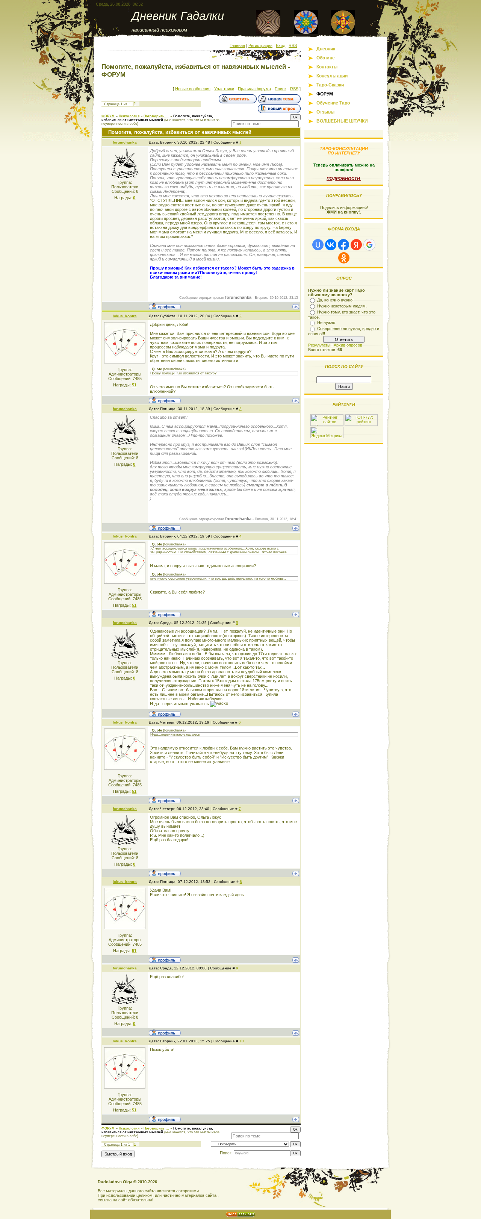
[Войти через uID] (318, 244)
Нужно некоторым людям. (342, 306)
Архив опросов (348, 345)
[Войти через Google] (369, 245)
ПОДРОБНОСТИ (344, 178)
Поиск (280, 88)
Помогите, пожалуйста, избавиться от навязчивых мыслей (157, 118)
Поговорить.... (156, 116)
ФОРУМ (108, 116)
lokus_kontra (125, 316)
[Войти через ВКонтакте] (330, 244)
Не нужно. (326, 322)
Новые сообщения (192, 88)
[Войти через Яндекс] (356, 244)
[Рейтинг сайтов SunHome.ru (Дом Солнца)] (326, 424)
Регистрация (260, 45)
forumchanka (125, 142)
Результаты (319, 345)
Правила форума (254, 88)
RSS (293, 45)
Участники (224, 88)
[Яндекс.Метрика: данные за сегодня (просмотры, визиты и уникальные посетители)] (326, 432)
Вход (280, 45)
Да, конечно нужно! (335, 300)
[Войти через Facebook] (343, 244)
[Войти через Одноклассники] (343, 257)
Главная (237, 45)
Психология (129, 116)
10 (241, 1041)
